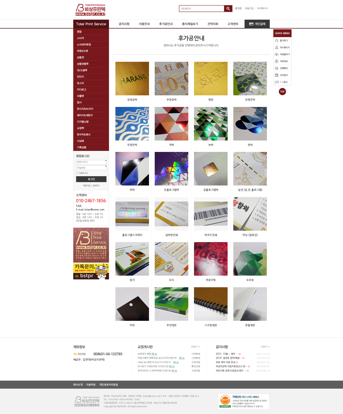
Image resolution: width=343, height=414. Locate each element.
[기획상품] (91, 147)
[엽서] (91, 102)
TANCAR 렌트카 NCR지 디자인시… (155, 362)
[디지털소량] (91, 122)
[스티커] (91, 38)
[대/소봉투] (91, 70)
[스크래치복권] (91, 44)
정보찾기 (96, 186)
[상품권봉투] (91, 64)
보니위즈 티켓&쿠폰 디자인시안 (153, 366)
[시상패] (91, 141)
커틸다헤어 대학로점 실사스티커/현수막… (158, 358)
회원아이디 (82, 162)
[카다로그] (91, 89)
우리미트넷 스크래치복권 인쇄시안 (154, 371)
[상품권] (91, 57)
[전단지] (91, 77)
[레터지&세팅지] (91, 115)
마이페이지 (262, 8)
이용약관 (91, 384)
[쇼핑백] (91, 128)
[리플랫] (91, 96)
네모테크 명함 (144, 354)
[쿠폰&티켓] (91, 51)
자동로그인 (83, 173)
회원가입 (249, 8)
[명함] (91, 32)
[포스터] (91, 83)
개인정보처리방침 (108, 384)
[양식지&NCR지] (91, 109)
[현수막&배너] (91, 134)
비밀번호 (81, 168)
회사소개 (78, 384)
